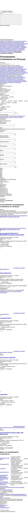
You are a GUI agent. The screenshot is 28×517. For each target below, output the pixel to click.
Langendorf (3, 394)
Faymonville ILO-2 (5, 273)
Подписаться (4, 288)
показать (3, 199)
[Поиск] (10, 19)
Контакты (10, 489)
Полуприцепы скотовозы (15, 51)
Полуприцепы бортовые (6, 47)
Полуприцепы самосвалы (17, 42)
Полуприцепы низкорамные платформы (10, 43)
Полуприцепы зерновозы (6, 52)
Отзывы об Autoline (18, 495)
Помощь (5, 489)
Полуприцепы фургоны (19, 46)
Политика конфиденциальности (18, 494)
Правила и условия (5, 494)
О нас (1, 489)
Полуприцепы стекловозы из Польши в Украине (12, 487)
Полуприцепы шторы (5, 42)
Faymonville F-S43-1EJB (7, 357)
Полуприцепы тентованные (10, 48)
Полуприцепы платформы (6, 46)
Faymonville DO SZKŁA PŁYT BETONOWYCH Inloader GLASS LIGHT (12, 234)
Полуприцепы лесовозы (11, 49)
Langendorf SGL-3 (5, 318)
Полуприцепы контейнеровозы (16, 44)
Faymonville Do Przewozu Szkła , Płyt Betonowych (5, 483)
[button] (14, 32)
